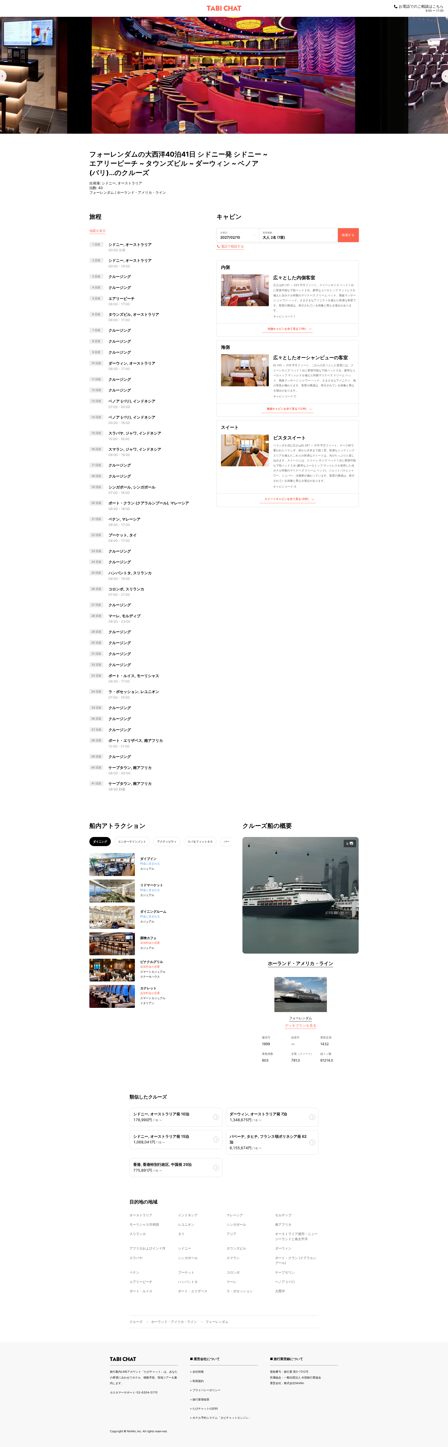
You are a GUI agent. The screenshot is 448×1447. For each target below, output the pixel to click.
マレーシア (235, 1215)
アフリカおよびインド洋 (147, 1248)
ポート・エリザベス (192, 1291)
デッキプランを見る (300, 1025)
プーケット (186, 1272)
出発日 (223, 232)
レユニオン (186, 1224)
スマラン (233, 1258)
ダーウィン (283, 1248)
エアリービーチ (141, 1282)
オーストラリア (141, 1215)
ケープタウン (285, 1272)
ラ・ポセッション (240, 1291)
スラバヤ (136, 1258)
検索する (348, 235)
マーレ (231, 1282)
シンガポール (236, 1224)
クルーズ (136, 1322)
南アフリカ (283, 1224)
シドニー (184, 1248)
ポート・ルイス (141, 1291)
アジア (231, 1234)
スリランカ (138, 1234)
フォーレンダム (300, 1018)
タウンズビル (236, 1248)
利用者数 (267, 232)
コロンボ (233, 1272)
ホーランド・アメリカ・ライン (300, 963)
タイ (181, 1234)
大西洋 (280, 1291)
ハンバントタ (188, 1282)
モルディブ (283, 1215)
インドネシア (188, 1215)
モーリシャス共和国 (144, 1224)
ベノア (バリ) (285, 1282)
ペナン (134, 1272)
